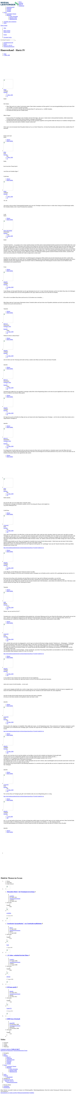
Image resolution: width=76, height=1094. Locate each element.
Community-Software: (10, 1049)
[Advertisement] (38, 67)
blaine (5, 53)
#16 (7, 675)
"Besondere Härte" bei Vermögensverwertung (20, 892)
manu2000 (12, 1023)
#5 (7, 288)
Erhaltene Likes (7, 326)
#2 (7, 158)
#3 (7, 198)
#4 (7, 237)
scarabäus (12, 896)
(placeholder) (10, 1077)
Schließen (31, 1092)
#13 (7, 569)
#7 (7, 357)
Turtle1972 (9, 1008)
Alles (5, 28)
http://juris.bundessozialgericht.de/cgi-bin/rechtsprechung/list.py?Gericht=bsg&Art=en (24, 547)
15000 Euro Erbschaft (13, 1019)
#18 (7, 752)
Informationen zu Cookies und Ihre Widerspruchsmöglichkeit (15, 1092)
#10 (7, 447)
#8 (7, 389)
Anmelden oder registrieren (10, 21)
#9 (7, 414)
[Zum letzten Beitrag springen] (8, 910)
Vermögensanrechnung (15, 898)
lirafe (8, 945)
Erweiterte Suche (8, 37)
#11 (7, 495)
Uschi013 (12, 959)
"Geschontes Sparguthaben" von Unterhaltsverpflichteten (24, 923)
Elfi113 (11, 927)
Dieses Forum (7, 32)
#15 (7, 640)
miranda (11, 991)
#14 (7, 608)
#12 (7, 532)
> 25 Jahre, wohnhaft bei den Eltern (18, 955)
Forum (5, 34)
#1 (7, 96)
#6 (7, 333)
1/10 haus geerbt (12, 987)
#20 (7, 818)
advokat (8, 976)
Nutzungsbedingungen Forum (20, 1050)
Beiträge (5, 92)
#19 (7, 791)
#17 (7, 723)
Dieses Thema (4, 25)
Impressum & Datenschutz (7, 1050)
